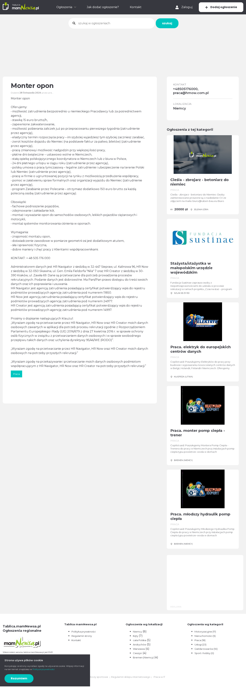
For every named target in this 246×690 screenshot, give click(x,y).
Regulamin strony (81, 635)
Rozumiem (19, 678)
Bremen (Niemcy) (143, 657)
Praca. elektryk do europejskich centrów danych (200, 349)
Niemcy (137, 631)
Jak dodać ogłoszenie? (103, 7)
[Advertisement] (123, 50)
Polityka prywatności (83, 631)
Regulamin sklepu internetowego (130, 676)
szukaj (167, 23)
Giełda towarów (206, 648)
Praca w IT (159, 676)
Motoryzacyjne (205, 631)
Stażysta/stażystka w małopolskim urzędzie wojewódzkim (191, 268)
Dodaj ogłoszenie (223, 7)
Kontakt (136, 7)
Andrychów (139, 644)
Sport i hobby (204, 653)
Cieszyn (137, 653)
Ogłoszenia (64, 7)
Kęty (135, 635)
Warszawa (139, 648)
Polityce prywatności (44, 669)
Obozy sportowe (98, 676)
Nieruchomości (205, 635)
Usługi (200, 644)
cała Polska (139, 640)
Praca (199, 640)
